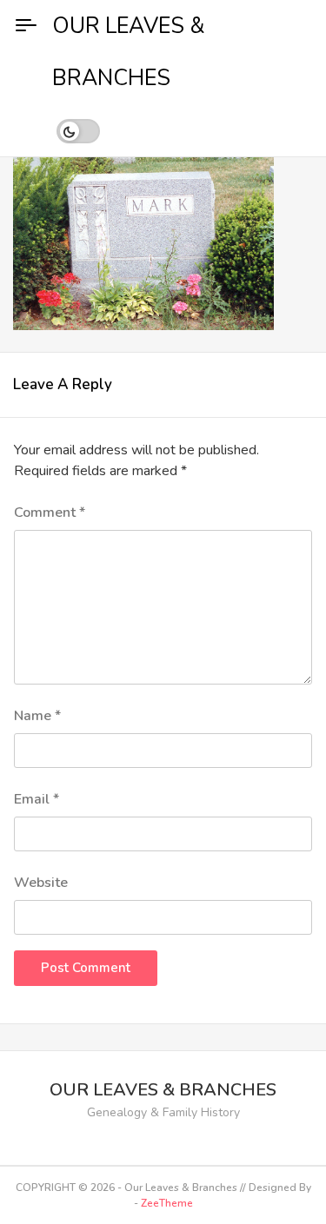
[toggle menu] (26, 26)
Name (37, 715)
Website (41, 882)
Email (36, 799)
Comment (49, 512)
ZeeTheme (167, 1203)
